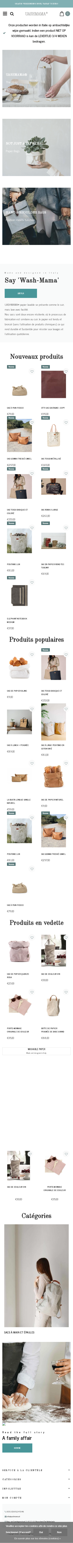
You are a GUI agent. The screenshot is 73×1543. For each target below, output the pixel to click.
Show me (17, 1448)
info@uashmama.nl (13, 1516)
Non (59, 1532)
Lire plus (21, 293)
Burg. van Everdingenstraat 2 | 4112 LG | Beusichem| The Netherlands (30, 1521)
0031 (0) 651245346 (15, 1511)
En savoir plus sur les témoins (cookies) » (37, 1538)
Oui (41, 1532)
